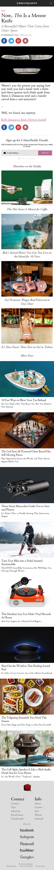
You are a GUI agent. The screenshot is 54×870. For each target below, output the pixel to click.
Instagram (27, 837)
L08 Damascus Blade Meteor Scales (23, 120)
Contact (15, 803)
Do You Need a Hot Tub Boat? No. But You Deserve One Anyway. (26, 405)
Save (18, 41)
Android (39, 819)
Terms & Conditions (26, 866)
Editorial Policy (11, 866)
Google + (27, 857)
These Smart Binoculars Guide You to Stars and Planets (25, 508)
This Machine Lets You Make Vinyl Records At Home (26, 616)
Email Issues (17, 815)
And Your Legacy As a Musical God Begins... (22, 621)
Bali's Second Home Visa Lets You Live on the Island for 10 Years (27, 255)
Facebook (27, 831)
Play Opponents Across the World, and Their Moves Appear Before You (25, 460)
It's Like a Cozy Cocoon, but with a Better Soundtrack (26, 673)
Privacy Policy (40, 866)
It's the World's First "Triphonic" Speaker (20, 776)
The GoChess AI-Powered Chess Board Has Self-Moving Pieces (26, 453)
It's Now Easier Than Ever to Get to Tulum (27, 347)
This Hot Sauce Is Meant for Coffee (27, 209)
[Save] (25, 41)
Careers (38, 807)
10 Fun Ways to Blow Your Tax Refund (23, 400)
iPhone (38, 815)
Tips (13, 807)
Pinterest (27, 844)
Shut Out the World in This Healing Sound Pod (25, 667)
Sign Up (45, 153)
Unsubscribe (17, 819)
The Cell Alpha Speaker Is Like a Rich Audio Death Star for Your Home (26, 771)
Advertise (15, 811)
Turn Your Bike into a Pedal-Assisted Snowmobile (21, 562)
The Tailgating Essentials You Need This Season (24, 719)
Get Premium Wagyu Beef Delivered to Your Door (27, 302)
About (38, 803)
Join (37, 811)
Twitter (27, 851)
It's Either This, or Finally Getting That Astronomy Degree (25, 515)
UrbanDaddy (27, 3)
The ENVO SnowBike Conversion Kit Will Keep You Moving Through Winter (26, 569)
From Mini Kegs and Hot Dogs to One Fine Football (26, 724)
